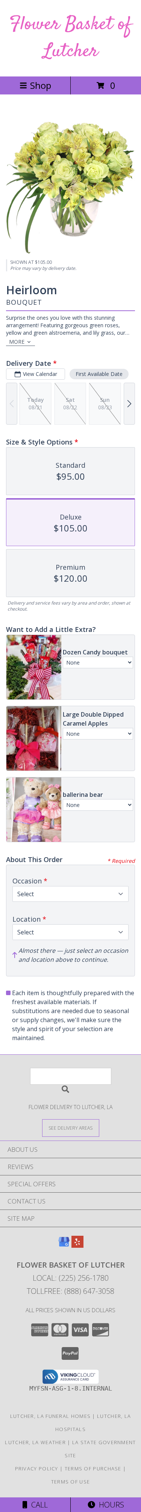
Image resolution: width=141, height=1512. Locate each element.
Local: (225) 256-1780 (71, 1278)
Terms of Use (70, 1481)
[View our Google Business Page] (64, 1245)
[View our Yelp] (77, 1245)
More (16, 341)
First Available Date (99, 373)
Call (37, 1505)
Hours (109, 1505)
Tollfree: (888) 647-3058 (70, 1291)
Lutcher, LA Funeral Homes (50, 1416)
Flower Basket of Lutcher (70, 38)
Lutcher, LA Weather (35, 1442)
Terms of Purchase (93, 1468)
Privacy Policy (36, 1468)
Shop (40, 85)
